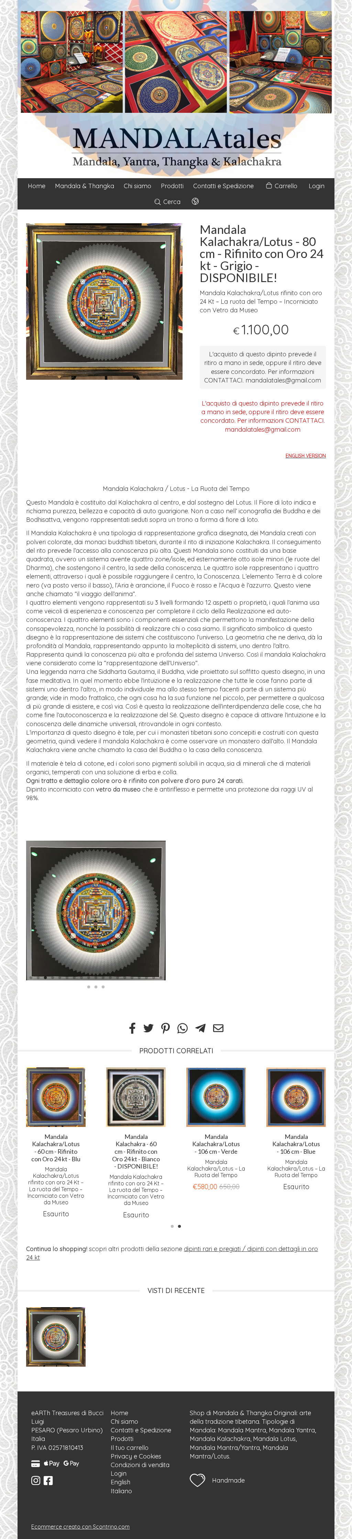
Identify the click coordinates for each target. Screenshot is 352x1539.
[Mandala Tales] (176, 89)
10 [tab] (96, 977)
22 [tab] (103, 986)
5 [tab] (59, 977)
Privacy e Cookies (136, 1456)
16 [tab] (139, 977)
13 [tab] (117, 977)
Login (316, 186)
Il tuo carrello (129, 1448)
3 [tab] (45, 977)
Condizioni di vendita (140, 1465)
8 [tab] (81, 977)
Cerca (171, 202)
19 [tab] (160, 977)
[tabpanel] (104, 301)
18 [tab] (153, 977)
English (120, 1482)
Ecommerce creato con (80, 1526)
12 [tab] (110, 977)
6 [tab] (67, 977)
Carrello (285, 186)
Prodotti (172, 186)
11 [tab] (103, 977)
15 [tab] (132, 977)
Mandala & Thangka (84, 186)
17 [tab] (146, 977)
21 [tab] (96, 986)
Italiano (121, 1491)
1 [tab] (31, 977)
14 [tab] (124, 977)
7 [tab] (74, 977)
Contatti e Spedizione (223, 186)
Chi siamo (137, 186)
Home (36, 186)
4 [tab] (52, 977)
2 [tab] (38, 977)
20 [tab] (88, 986)
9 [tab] (88, 977)
